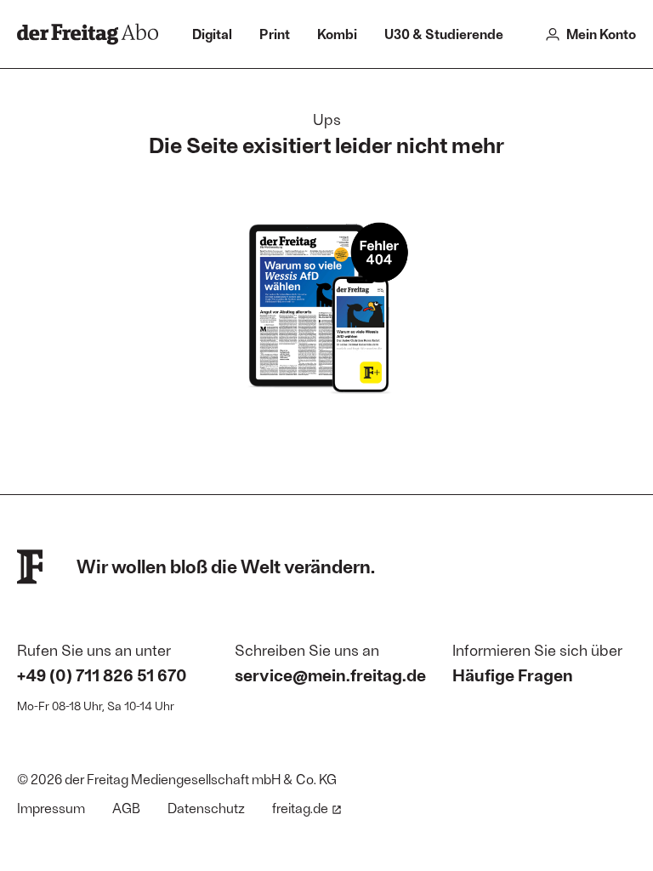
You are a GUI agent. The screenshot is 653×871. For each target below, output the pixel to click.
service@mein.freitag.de (330, 674)
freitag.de (300, 808)
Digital (212, 34)
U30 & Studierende (443, 34)
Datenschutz (206, 808)
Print (274, 34)
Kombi (337, 34)
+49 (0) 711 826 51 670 (102, 674)
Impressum (51, 808)
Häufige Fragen (512, 674)
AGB (126, 808)
